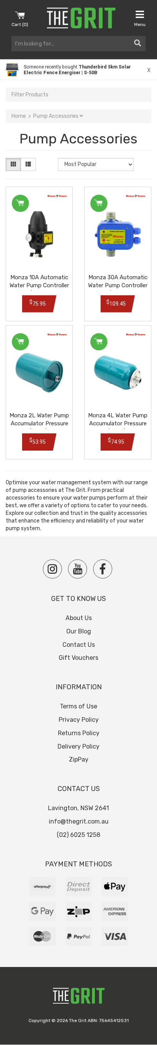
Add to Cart (20, 203)
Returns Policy (78, 733)
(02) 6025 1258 (78, 834)
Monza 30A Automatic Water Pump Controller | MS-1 (117, 285)
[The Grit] (78, 998)
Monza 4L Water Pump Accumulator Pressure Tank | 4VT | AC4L (117, 423)
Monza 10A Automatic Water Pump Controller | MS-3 (39, 285)
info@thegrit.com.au (79, 821)
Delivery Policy (78, 746)
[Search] (138, 43)
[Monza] (57, 196)
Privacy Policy (79, 719)
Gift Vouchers (78, 657)
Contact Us (78, 644)
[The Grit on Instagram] (52, 569)
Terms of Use (78, 706)
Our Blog (78, 631)
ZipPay (78, 759)
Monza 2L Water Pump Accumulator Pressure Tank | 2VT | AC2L (39, 423)
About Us (79, 618)
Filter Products (29, 94)
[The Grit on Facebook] (102, 569)
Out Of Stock (20, 341)
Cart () (19, 24)
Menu (140, 24)
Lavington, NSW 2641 (78, 808)
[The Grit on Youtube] (77, 569)
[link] (78, 69)
